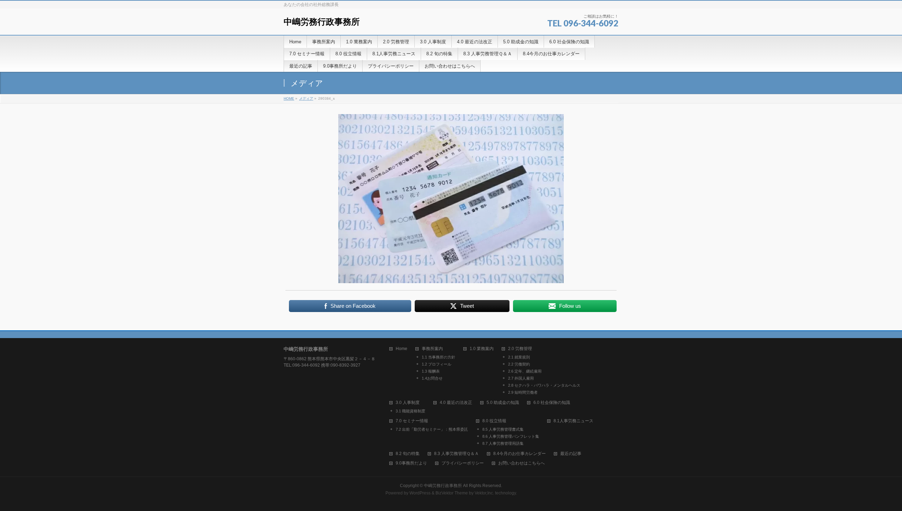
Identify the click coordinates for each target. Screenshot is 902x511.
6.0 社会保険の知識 (551, 402)
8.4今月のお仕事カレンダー (519, 453)
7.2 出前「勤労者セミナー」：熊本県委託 (432, 429)
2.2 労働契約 (519, 364)
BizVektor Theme (451, 493)
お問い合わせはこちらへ (521, 463)
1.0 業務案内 (482, 349)
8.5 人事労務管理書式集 (503, 429)
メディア (306, 98)
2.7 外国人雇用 (521, 378)
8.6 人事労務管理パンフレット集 (510, 436)
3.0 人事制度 (408, 402)
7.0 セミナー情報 (412, 421)
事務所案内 (432, 349)
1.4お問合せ (432, 378)
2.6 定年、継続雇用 (525, 371)
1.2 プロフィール (436, 364)
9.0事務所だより (411, 463)
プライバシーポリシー (462, 463)
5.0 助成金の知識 (503, 402)
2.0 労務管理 (520, 349)
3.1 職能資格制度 (410, 411)
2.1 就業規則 (519, 357)
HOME (289, 98)
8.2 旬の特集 (408, 453)
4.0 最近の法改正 (456, 402)
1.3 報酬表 (431, 371)
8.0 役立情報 (494, 421)
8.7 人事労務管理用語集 (503, 443)
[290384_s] (451, 198)
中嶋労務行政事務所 (322, 21)
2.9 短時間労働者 (523, 392)
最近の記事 (570, 453)
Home (401, 349)
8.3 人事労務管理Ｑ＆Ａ (456, 453)
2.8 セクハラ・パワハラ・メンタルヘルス (544, 385)
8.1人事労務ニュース (573, 421)
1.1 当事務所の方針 (438, 357)
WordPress (420, 493)
